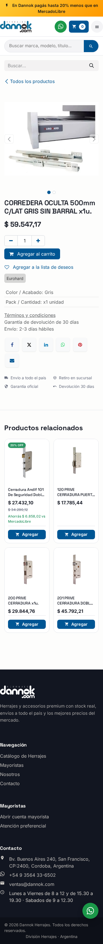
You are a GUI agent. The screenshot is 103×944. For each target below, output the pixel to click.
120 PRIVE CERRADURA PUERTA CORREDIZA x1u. (76, 494)
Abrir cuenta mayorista (24, 816)
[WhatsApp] (63, 344)
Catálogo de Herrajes (23, 756)
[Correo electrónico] (12, 360)
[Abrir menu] (97, 27)
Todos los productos (32, 81)
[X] (29, 344)
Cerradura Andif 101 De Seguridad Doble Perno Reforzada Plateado (26, 497)
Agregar (30, 534)
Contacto (10, 783)
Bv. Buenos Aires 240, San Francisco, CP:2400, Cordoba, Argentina (49, 862)
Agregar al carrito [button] (35, 254)
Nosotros (10, 774)
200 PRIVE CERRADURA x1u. (23, 601)
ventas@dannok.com (31, 884)
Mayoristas (11, 765)
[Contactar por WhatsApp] (61, 27)
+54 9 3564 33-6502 (32, 875)
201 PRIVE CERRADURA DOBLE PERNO (74, 603)
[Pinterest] (80, 344)
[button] (9, 138)
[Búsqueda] (91, 65)
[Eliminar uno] (11, 240)
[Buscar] (91, 46)
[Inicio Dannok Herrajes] (15, 26)
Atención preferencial (23, 826)
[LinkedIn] (46, 344)
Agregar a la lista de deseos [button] (42, 267)
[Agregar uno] (38, 240)
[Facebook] (12, 344)
